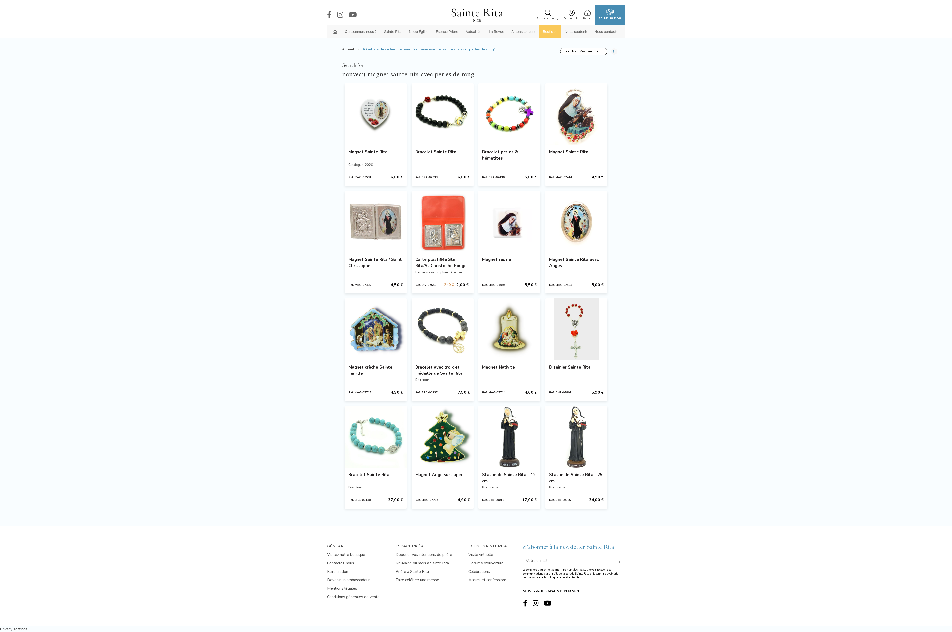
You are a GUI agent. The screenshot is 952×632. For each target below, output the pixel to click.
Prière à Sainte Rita (412, 571)
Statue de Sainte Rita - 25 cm (575, 478)
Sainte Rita (392, 31)
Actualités (473, 31)
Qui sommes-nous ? (361, 31)
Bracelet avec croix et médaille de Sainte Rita (439, 370)
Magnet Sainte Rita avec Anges (574, 263)
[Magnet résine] (509, 222)
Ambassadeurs (523, 31)
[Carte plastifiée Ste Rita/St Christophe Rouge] (443, 222)
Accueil (348, 49)
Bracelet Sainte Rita (435, 152)
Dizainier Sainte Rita (570, 367)
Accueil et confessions (487, 580)
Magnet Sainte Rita (367, 152)
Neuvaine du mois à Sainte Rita (422, 563)
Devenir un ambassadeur (348, 580)
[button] (583, 51)
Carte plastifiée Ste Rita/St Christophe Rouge (441, 263)
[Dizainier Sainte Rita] (576, 329)
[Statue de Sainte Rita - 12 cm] (509, 437)
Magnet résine (496, 259)
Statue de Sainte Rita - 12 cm (509, 478)
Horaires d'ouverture (486, 563)
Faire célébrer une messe (417, 580)
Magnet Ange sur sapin (438, 475)
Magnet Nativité (498, 367)
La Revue (496, 31)
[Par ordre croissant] (614, 51)
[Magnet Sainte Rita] (376, 114)
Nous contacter (607, 31)
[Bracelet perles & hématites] (509, 114)
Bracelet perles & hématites (500, 155)
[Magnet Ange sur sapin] (443, 437)
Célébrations (479, 571)
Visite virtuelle (480, 554)
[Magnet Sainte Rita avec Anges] (576, 222)
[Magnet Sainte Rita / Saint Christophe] (376, 222)
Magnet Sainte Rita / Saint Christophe (375, 263)
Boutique (550, 31)
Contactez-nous (340, 563)
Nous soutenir (576, 31)
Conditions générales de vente (353, 597)
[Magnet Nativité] (509, 329)
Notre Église (418, 31)
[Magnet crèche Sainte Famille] (376, 329)
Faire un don (610, 18)
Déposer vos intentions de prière (424, 554)
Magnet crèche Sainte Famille (370, 370)
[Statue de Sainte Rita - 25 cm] (576, 437)
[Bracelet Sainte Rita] (443, 114)
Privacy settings (14, 629)
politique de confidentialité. (563, 577)
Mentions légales (342, 588)
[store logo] (477, 15)
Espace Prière (447, 31)
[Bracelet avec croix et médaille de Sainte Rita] (443, 329)
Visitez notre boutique (346, 554)
